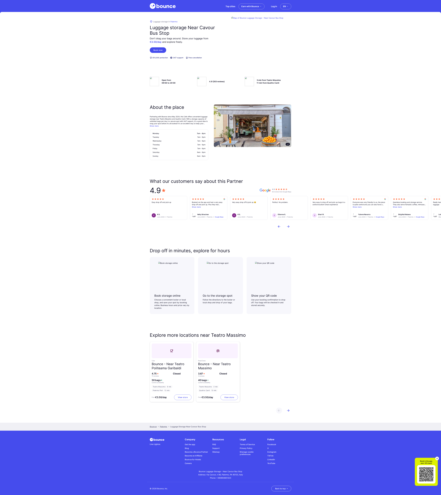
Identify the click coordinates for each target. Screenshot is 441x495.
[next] (288, 227)
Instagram (271, 452)
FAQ (214, 444)
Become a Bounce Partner (196, 452)
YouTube (271, 463)
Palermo (174, 21)
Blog (187, 448)
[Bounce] (163, 6)
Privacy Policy (246, 448)
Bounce (153, 426)
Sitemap (216, 452)
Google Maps (219, 217)
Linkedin (271, 459)
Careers (188, 463)
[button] (158, 50)
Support (216, 448)
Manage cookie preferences (246, 453)
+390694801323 (223, 478)
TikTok (270, 456)
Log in (274, 6)
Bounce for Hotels (193, 459)
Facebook (271, 444)
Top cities (230, 6)
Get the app (190, 444)
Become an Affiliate (193, 456)
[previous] (279, 227)
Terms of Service (247, 444)
